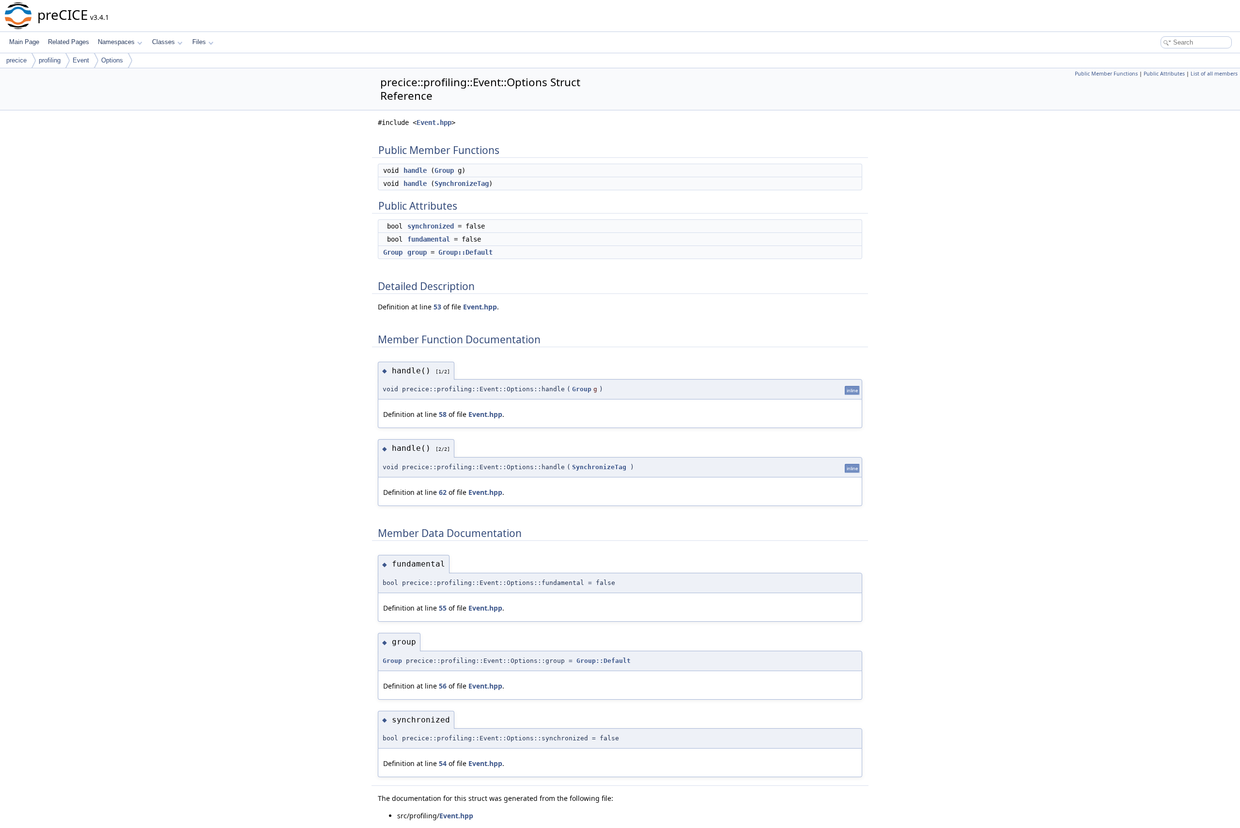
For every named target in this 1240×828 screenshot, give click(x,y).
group (417, 252)
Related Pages (68, 42)
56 (443, 685)
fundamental (428, 239)
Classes (163, 42)
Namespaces (116, 42)
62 (443, 492)
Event (81, 60)
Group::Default (465, 252)
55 (443, 608)
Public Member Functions (1106, 73)
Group (444, 170)
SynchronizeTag (461, 183)
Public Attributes (1164, 73)
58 (443, 414)
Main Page (24, 42)
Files (199, 42)
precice (16, 60)
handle (415, 170)
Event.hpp (434, 122)
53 (437, 306)
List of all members (1214, 73)
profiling (50, 60)
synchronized (430, 226)
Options (112, 60)
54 (443, 763)
